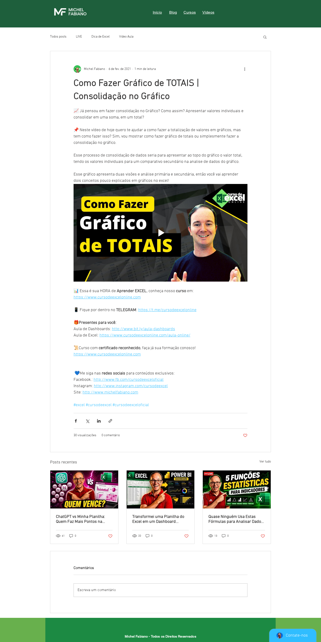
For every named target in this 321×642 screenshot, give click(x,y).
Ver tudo (265, 462)
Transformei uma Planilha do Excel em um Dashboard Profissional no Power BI (158, 519)
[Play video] (160, 233)
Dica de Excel (100, 37)
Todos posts (58, 37)
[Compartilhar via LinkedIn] (99, 421)
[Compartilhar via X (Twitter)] (87, 421)
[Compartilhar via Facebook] (76, 421)
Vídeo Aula (126, 37)
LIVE (79, 37)
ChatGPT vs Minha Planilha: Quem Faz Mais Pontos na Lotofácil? (80, 519)
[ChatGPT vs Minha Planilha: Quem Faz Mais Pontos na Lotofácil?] (84, 489)
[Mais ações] (244, 69)
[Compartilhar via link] (110, 421)
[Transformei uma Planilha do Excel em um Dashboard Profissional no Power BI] (161, 489)
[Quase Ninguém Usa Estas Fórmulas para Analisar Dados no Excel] (237, 489)
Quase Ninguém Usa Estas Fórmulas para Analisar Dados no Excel (235, 519)
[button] (265, 37)
